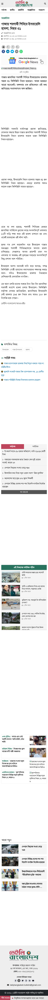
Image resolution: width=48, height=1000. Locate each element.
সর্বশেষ (4, 10)
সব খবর (23, 492)
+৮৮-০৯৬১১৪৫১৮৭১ (26, 971)
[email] (17, 51)
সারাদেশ (42, 10)
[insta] (26, 980)
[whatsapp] (21, 51)
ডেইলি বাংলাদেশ (19, 993)
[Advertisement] (24, 410)
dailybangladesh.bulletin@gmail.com (25, 985)
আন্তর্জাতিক (31, 10)
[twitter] (12, 51)
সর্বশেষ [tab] (12, 446)
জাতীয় (12, 10)
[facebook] (3, 51)
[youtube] (33, 980)
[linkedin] (8, 51)
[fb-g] (19, 980)
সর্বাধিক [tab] (35, 446)
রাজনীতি (21, 10)
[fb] (15, 980)
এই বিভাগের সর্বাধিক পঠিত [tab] (24, 567)
